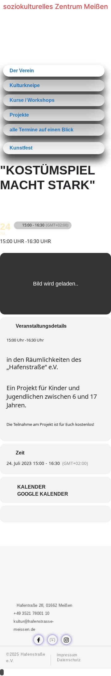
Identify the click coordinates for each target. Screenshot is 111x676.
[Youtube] (52, 639)
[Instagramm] (66, 639)
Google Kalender (42, 494)
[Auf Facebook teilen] (36, 514)
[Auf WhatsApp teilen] (48, 514)
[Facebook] (38, 639)
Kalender (31, 487)
